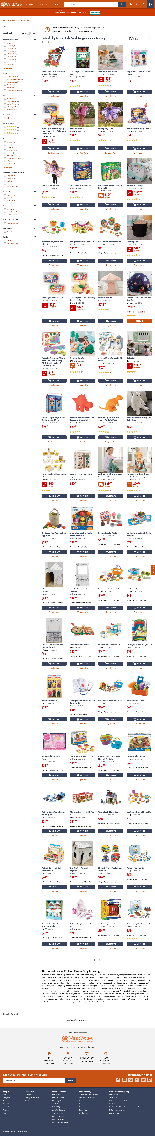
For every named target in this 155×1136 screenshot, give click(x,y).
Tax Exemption (57, 1113)
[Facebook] (118, 1080)
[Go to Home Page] (4, 20)
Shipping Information (59, 1101)
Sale (4, 1113)
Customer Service (58, 1098)
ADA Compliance (58, 1116)
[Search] (122, 4)
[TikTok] (137, 1080)
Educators (6, 1110)
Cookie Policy (114, 1113)
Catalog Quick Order (32, 1098)
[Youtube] (143, 1080)
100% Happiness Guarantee (88, 1094)
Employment (83, 1113)
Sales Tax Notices (58, 1110)
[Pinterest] (130, 1080)
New (4, 1101)
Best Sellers (7, 1107)
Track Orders (56, 1104)
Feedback (153, 569)
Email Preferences (58, 1119)
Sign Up (70, 1080)
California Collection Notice (119, 1101)
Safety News (113, 1104)
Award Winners (8, 1104)
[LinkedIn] (124, 1080)
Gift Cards (28, 1094)
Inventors (82, 1107)
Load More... (8, 68)
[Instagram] (149, 1080)
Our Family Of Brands (86, 1098)
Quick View (55, 96)
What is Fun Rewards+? (60, 1122)
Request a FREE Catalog (33, 1104)
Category (6, 1098)
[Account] (143, 4)
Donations (82, 1104)
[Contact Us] (137, 4)
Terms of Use (113, 1098)
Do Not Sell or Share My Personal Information (125, 1107)
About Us (82, 1101)
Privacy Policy (114, 1094)
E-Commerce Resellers (117, 1110)
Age (4, 1094)
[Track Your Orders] (131, 4)
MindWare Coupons (31, 1101)
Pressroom (83, 1110)
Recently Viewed (10, 1014)
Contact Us (56, 1094)
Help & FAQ (56, 1107)
